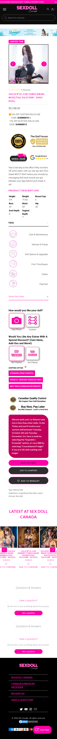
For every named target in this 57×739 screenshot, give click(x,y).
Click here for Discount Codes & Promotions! (22, 2)
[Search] (48, 9)
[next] (44, 64)
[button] (28, 480)
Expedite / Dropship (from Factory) (26, 380)
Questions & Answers (28, 587)
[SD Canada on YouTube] (26, 709)
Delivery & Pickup (40, 244)
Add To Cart (28, 463)
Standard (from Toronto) (22, 373)
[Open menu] (4, 9)
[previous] (13, 64)
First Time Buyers (40, 264)
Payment (44, 284)
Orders (45, 274)
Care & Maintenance (38, 234)
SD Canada (23, 718)
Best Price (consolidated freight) (25, 386)
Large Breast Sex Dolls (27, 493)
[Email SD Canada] (36, 709)
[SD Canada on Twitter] (21, 709)
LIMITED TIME (16, 41)
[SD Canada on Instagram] (31, 709)
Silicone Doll (18, 490)
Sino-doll (19, 496)
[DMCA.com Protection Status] (28, 723)
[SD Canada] (27, 9)
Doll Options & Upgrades (36, 254)
